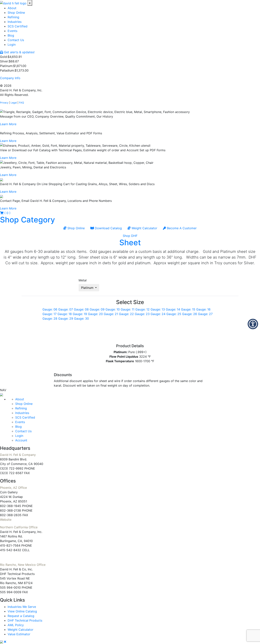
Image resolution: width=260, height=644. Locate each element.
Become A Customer (181, 228)
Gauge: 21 (111, 314)
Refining (13, 17)
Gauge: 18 (64, 314)
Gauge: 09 (97, 309)
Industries (15, 22)
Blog (11, 35)
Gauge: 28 (49, 318)
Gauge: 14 (173, 309)
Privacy (4, 102)
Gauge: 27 (205, 314)
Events (12, 31)
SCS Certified (17, 26)
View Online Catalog (22, 611)
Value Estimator (19, 634)
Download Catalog (108, 228)
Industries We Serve (22, 607)
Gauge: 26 (189, 314)
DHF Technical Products (25, 620)
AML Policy (16, 625)
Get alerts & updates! (18, 52)
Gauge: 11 (127, 309)
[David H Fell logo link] (13, 3)
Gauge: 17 (49, 314)
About (12, 8)
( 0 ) (6, 213)
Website (5, 519)
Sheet (130, 242)
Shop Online (16, 12)
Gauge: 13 (158, 309)
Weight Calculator (144, 228)
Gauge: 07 (65, 309)
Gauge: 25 (173, 314)
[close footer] (5, 642)
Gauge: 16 (203, 309)
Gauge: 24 (158, 314)
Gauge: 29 (65, 318)
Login (12, 44)
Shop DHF (130, 236)
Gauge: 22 (126, 314)
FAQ (21, 102)
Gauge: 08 (81, 309)
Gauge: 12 (142, 309)
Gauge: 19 (80, 314)
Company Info (10, 78)
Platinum (87, 288)
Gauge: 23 (142, 314)
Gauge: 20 (95, 314)
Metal (83, 280)
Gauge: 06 (49, 309)
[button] (1, 394)
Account (21, 440)
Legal (14, 102)
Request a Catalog (21, 616)
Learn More (8, 124)
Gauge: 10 (112, 309)
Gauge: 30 (81, 318)
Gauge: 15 (188, 309)
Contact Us (16, 40)
